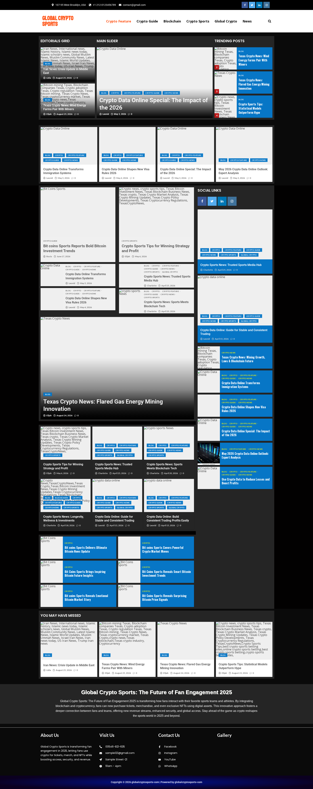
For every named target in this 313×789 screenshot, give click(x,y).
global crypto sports (58, 21)
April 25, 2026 (168, 286)
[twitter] (252, 5)
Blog (47, 63)
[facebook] (245, 5)
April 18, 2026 (67, 525)
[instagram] (266, 5)
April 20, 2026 (168, 311)
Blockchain (172, 21)
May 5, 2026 (64, 178)
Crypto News (171, 93)
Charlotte (151, 286)
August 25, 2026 (64, 78)
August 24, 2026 (64, 415)
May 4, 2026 (122, 178)
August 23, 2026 (240, 673)
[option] (155, 82)
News (247, 21)
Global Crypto (226, 21)
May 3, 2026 (120, 114)
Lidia (48, 78)
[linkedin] (259, 5)
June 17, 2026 (63, 256)
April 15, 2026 (116, 525)
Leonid (106, 114)
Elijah (49, 114)
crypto (115, 93)
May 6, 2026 (141, 256)
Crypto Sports (197, 21)
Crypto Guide (147, 21)
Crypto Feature (118, 21)
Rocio (49, 256)
